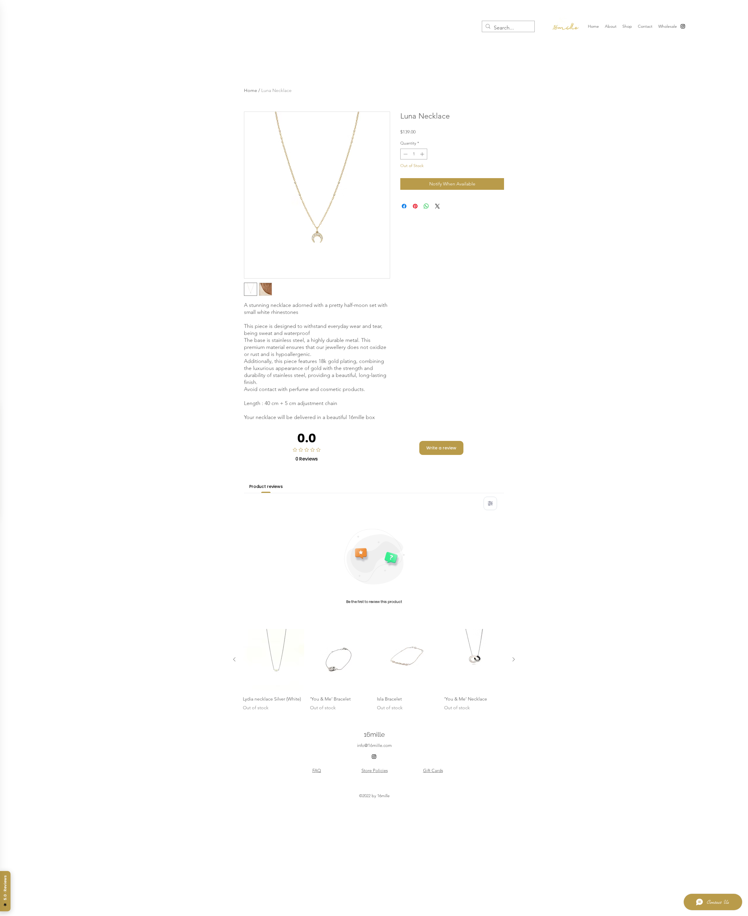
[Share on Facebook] (404, 206)
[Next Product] (513, 659)
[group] (374, 670)
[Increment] (422, 154)
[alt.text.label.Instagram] (683, 26)
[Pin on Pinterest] (415, 206)
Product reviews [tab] (266, 486)
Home (250, 90)
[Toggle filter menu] (490, 503)
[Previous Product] (234, 659)
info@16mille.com (374, 745)
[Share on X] (437, 206)
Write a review (441, 448)
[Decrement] (404, 154)
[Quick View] (273, 659)
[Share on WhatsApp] (426, 206)
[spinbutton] (413, 154)
